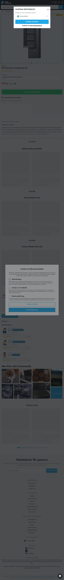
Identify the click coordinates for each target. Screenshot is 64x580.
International (24, 16)
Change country (32, 21)
